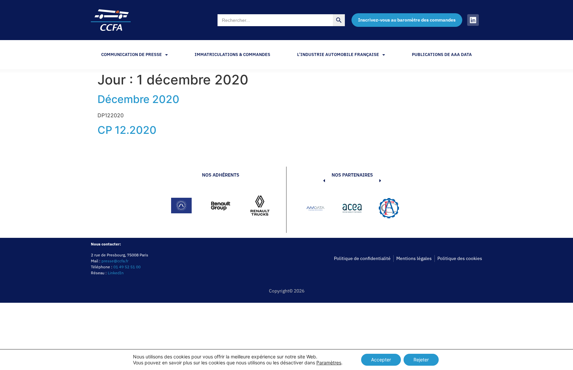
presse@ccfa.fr (114, 260)
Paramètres (328, 362)
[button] (314, 209)
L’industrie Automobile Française (338, 54)
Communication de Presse (131, 54)
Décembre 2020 (138, 99)
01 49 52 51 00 (127, 266)
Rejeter (421, 359)
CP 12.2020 (127, 130)
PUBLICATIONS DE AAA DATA (442, 54)
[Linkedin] (473, 20)
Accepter (381, 359)
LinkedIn (116, 272)
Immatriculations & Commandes (232, 54)
